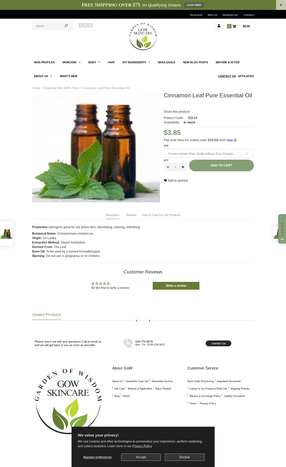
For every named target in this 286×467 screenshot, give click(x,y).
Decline (184, 457)
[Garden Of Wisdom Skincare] (143, 49)
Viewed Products (46, 314)
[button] (282, 229)
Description (112, 214)
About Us (117, 381)
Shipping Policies (240, 388)
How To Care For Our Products (161, 214)
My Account (196, 15)
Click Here (194, 5)
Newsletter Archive (162, 381)
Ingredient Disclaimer (229, 381)
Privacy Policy (142, 446)
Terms (193, 403)
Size (166, 145)
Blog (116, 396)
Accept (141, 457)
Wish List (212, 15)
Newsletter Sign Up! (137, 381)
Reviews (131, 214)
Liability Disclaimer (234, 396)
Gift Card (119, 388)
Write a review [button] (176, 285)
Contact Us (218, 343)
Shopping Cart (230, 15)
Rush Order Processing (200, 381)
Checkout (249, 15)
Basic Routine (163, 388)
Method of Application (140, 388)
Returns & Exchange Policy (205, 396)
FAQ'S (126, 396)
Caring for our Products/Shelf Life (208, 388)
